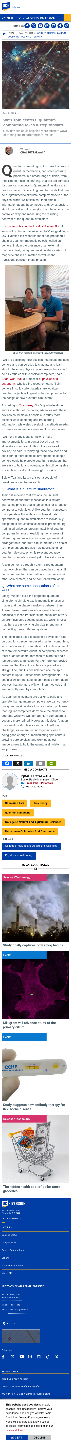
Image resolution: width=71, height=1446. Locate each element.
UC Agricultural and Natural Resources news (26, 1394)
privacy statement (16, 1430)
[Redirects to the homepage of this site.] (4, 35)
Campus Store (9, 1242)
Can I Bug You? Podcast (15, 1379)
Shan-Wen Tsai (12, 378)
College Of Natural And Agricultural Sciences (33, 822)
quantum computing (18, 812)
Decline (40, 1437)
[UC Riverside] (8, 6)
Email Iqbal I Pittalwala (39, 783)
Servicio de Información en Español (21, 1386)
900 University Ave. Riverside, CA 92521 (12, 1296)
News (16, 7)
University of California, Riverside (28, 17)
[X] (17, 762)
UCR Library (8, 1227)
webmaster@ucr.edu (18, 1309)
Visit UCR (7, 1273)
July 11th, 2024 (26, 33)
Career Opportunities (13, 1250)
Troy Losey (26, 405)
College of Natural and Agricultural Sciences (31, 845)
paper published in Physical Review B (32, 226)
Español (6, 1258)
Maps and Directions (12, 1265)
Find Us (11, 1323)
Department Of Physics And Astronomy (30, 831)
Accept (16, 1437)
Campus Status (10, 1235)
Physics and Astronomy (19, 855)
